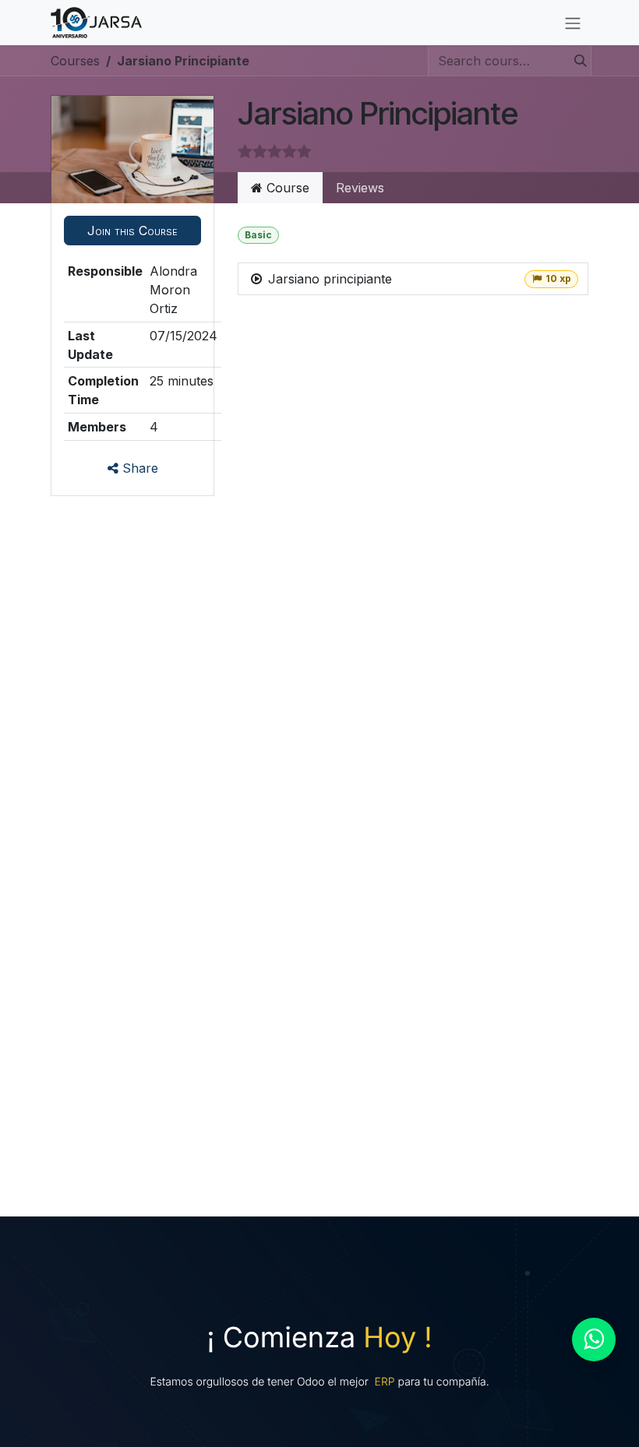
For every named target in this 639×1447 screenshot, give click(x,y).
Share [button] (138, 468)
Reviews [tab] (360, 187)
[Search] (576, 61)
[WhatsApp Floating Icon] (594, 1339)
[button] (132, 230)
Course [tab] (286, 187)
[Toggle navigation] (572, 22)
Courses (75, 61)
